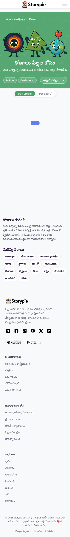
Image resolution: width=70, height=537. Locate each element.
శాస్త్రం (46, 271)
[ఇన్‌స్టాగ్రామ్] (8, 331)
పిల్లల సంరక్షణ (12, 432)
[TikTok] (25, 331)
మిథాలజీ (9, 271)
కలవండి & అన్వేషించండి (18, 363)
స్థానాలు (22, 263)
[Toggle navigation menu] (64, 4)
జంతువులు (10, 256)
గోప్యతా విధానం (22, 531)
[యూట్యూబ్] (33, 331)
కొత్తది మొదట (25, 93)
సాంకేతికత (59, 271)
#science (10, 80)
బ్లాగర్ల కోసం (11, 474)
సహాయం (10, 501)
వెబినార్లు (10, 468)
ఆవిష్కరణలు (51, 263)
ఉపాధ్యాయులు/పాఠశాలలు (19, 412)
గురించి (9, 487)
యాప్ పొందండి (13, 390)
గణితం (24, 278)
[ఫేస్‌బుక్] (16, 331)
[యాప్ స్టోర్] (14, 342)
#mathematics (27, 80)
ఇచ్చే (7, 494)
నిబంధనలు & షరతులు (44, 531)
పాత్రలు (9, 370)
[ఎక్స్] (41, 331)
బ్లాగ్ (7, 461)
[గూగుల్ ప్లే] (34, 342)
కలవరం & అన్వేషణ (15, 19)
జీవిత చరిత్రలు (27, 256)
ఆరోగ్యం (9, 263)
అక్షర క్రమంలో (45, 93)
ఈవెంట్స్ (35, 263)
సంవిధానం (10, 481)
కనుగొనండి (11, 377)
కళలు (35, 271)
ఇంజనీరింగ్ (10, 278)
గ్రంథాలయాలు (12, 419)
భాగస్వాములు (12, 438)
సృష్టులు (23, 271)
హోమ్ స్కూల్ (12, 383)
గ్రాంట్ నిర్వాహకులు (15, 425)
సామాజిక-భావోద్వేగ (49, 256)
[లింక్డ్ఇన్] (49, 331)
